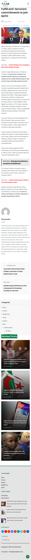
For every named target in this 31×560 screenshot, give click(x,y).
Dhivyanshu (5, 219)
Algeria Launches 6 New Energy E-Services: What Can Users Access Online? (14, 392)
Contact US (6, 540)
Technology (9, 334)
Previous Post (11, 265)
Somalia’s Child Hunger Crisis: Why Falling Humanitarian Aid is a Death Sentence (14, 453)
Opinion (5, 321)
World (4, 317)
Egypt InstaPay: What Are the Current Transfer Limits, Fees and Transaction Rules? (15, 423)
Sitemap (5, 536)
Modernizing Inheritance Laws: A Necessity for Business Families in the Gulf (15, 288)
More (4, 324)
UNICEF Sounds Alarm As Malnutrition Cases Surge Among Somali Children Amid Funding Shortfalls (15, 361)
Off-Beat (8, 331)
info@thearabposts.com (16, 552)
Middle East (6, 314)
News (4, 307)
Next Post (7, 282)
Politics (5, 311)
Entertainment (8, 327)
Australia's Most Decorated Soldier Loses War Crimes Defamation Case (14, 271)
